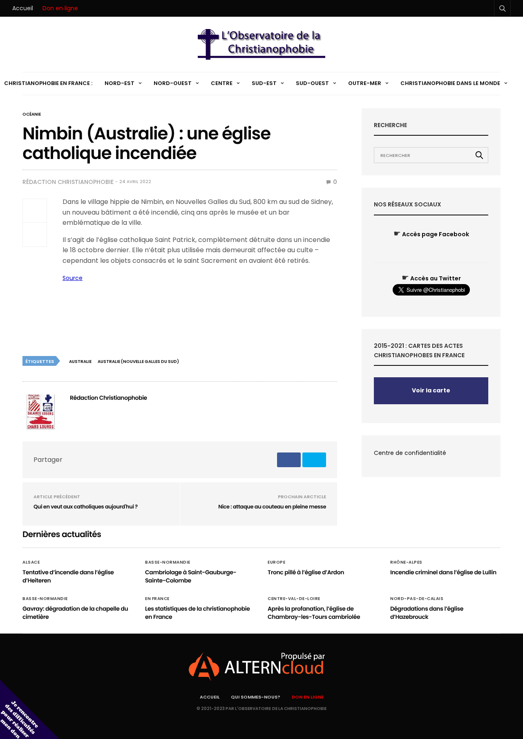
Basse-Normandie (167, 562)
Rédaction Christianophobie (68, 182)
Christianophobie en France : (48, 83)
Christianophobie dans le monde (450, 83)
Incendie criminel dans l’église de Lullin (443, 572)
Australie (80, 361)
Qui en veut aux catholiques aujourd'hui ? (86, 507)
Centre (221, 83)
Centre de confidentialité (410, 453)
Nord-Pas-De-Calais (416, 599)
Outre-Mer (364, 83)
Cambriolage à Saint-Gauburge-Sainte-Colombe (190, 576)
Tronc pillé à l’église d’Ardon (306, 572)
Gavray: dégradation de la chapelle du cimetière (75, 613)
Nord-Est (119, 83)
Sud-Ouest (312, 83)
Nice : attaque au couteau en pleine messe (272, 507)
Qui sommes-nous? (255, 697)
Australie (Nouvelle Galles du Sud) (138, 361)
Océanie (31, 114)
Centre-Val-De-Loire (294, 599)
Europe (276, 562)
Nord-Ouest (173, 83)
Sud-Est (264, 83)
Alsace (31, 562)
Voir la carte (431, 390)
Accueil (22, 8)
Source (73, 278)
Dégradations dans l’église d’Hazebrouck (426, 613)
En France (157, 599)
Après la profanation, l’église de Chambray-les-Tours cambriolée (314, 613)
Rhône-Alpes (406, 562)
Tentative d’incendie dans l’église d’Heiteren (68, 576)
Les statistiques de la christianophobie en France (197, 613)
